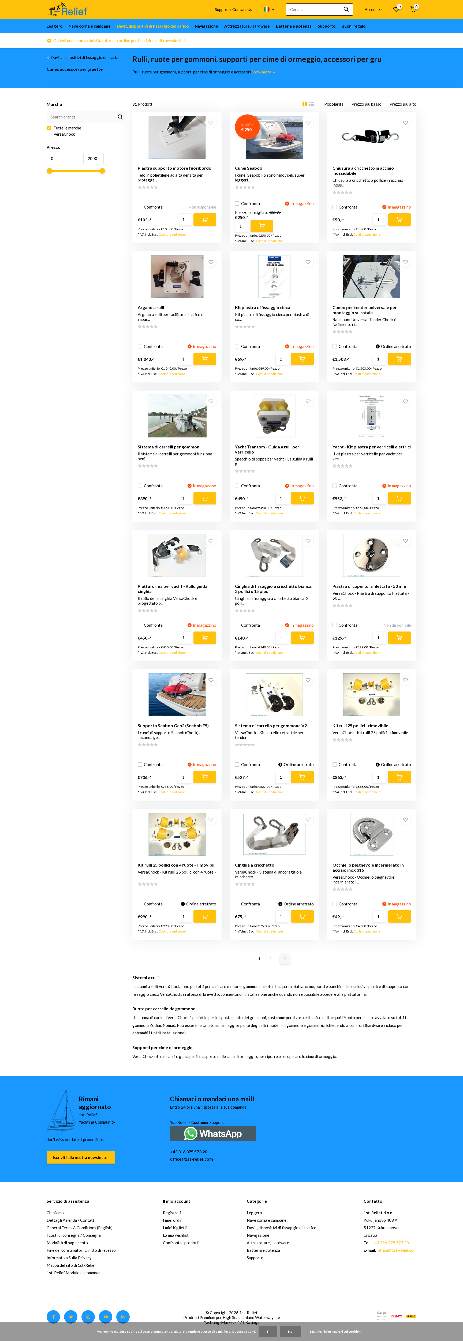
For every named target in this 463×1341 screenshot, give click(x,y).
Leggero (54, 26)
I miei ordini (173, 1220)
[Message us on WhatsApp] (213, 1132)
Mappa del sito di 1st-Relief (71, 1265)
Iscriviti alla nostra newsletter (81, 1157)
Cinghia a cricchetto (254, 864)
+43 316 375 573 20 (188, 1151)
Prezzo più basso (367, 104)
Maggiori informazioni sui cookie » (335, 1331)
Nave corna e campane (90, 26)
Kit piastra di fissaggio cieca (262, 307)
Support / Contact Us (233, 9)
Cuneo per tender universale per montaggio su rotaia (365, 310)
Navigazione (206, 26)
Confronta (153, 207)
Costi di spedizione (172, 234)
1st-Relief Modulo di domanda (73, 1272)
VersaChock (64, 134)
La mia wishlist (176, 1235)
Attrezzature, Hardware (247, 26)
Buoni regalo (353, 26)
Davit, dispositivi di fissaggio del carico (153, 26)
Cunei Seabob (248, 167)
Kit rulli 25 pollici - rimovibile (360, 725)
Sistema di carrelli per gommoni (169, 446)
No (290, 1331)
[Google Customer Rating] (381, 1315)
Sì (268, 1331)
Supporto (326, 26)
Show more (262, 71)
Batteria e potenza (294, 26)
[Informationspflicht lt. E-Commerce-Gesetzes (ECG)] (396, 1315)
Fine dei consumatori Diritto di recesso (81, 1250)
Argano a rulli (151, 307)
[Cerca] (346, 9)
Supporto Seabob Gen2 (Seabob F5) (173, 725)
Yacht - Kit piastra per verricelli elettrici (372, 446)
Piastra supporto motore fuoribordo (174, 167)
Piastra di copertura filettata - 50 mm (369, 586)
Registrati (172, 1212)
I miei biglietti (175, 1227)
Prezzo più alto (403, 104)
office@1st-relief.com (191, 1158)
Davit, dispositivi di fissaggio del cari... (84, 57)
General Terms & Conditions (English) (80, 1227)
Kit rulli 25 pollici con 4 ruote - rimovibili (176, 864)
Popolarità (333, 104)
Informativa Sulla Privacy (69, 1257)
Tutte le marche (67, 127)
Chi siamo (55, 1212)
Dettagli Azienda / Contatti (71, 1220)
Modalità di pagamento (67, 1242)
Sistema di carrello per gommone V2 (271, 725)
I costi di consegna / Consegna (74, 1235)
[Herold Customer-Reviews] (411, 1315)
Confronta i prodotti (181, 1242)
